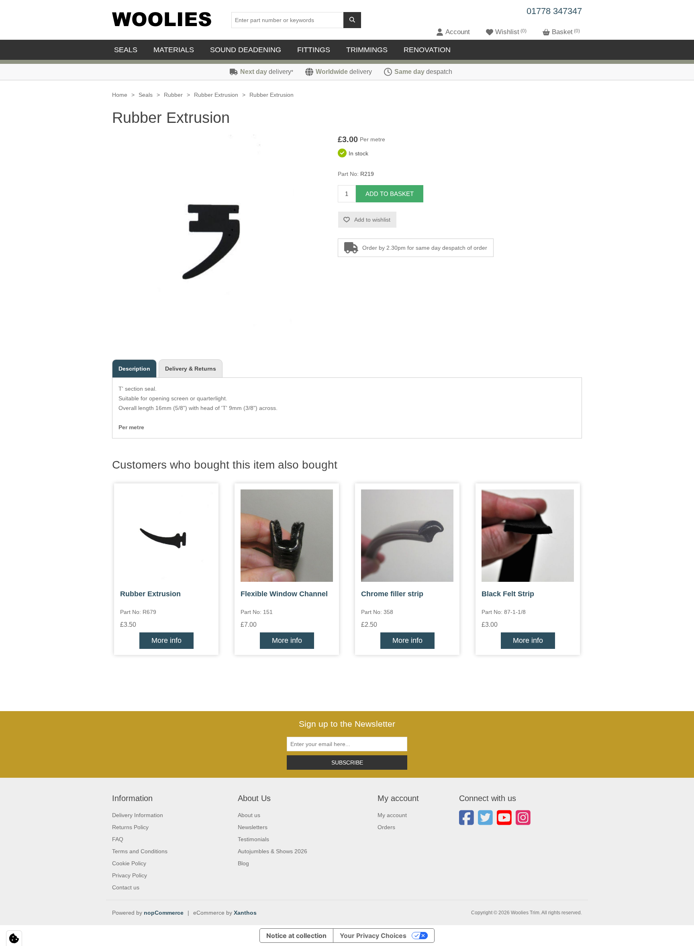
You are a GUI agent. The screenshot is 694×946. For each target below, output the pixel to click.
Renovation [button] (427, 50)
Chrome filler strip (392, 594)
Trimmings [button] (367, 50)
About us (249, 815)
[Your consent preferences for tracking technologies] (14, 938)
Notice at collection (296, 936)
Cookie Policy (129, 863)
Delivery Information (137, 815)
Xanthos (245, 912)
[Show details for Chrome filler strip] (407, 535)
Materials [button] (173, 50)
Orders (386, 827)
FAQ (117, 839)
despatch (423, 71)
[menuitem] (127, 50)
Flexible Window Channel (284, 594)
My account (392, 815)
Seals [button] (125, 50)
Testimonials (253, 839)
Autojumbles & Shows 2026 (272, 851)
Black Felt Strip (508, 594)
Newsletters (252, 827)
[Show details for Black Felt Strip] (528, 535)
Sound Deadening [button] (245, 50)
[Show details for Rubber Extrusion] (166, 535)
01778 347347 (554, 11)
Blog (243, 863)
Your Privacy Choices (373, 936)
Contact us (125, 887)
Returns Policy (130, 827)
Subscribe (347, 762)
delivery (266, 71)
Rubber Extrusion (150, 594)
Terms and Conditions (139, 851)
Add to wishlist (372, 219)
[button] (453, 32)
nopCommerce (164, 912)
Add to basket (389, 193)
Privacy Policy (129, 875)
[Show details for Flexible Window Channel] (287, 535)
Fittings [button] (313, 50)
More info (166, 640)
